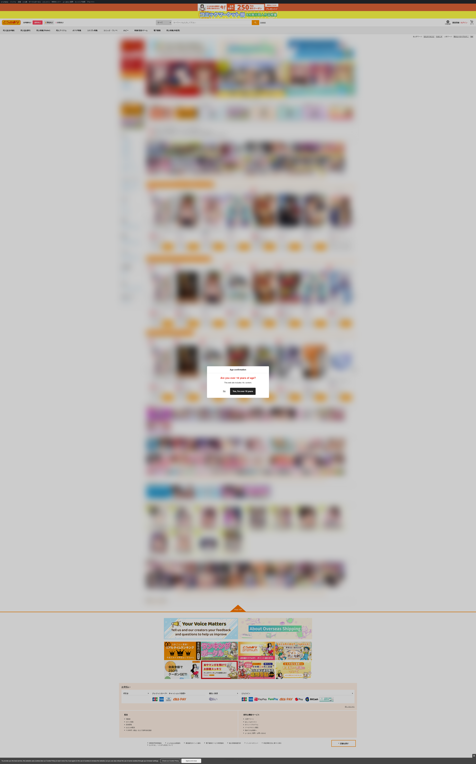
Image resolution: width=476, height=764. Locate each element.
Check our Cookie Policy (170, 761)
